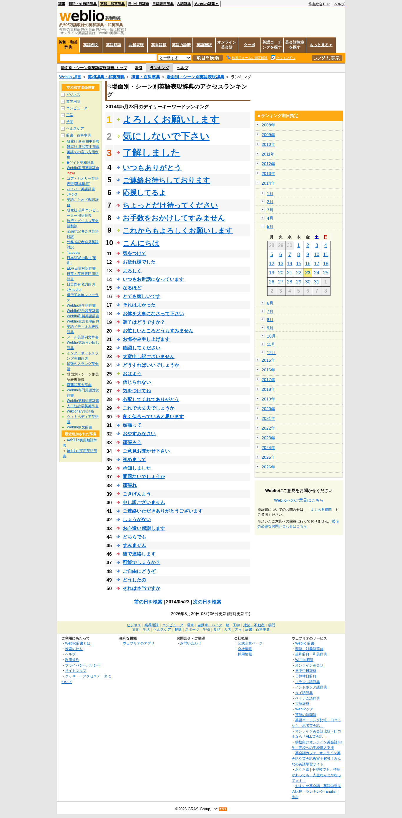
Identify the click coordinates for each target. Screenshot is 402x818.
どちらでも (134, 536)
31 (316, 281)
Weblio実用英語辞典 (83, 168)
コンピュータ (76, 108)
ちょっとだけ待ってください (170, 205)
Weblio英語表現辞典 (83, 321)
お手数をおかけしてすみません (174, 218)
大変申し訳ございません (149, 356)
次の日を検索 (207, 601)
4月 (270, 218)
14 (289, 263)
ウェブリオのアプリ (139, 643)
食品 (216, 629)
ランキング (159, 68)
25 (325, 272)
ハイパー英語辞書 (81, 189)
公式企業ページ (250, 643)
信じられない (137, 382)
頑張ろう (132, 442)
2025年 (268, 457)
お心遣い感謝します (144, 528)
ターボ (249, 45)
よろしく (132, 270)
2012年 (268, 163)
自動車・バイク (209, 625)
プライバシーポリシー (82, 665)
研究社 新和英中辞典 (83, 147)
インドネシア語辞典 (311, 687)
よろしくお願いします (171, 119)
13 (280, 263)
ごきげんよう (137, 493)
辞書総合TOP (319, 4)
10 (316, 254)
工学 (69, 115)
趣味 (178, 629)
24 (316, 272)
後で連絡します (139, 553)
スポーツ (192, 629)
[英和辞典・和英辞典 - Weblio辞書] (81, 20)
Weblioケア (304, 709)
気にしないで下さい (166, 136)
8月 (270, 319)
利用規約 (72, 660)
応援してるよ (144, 192)
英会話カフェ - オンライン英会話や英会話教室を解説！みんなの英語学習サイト (316, 758)
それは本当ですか (141, 588)
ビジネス (73, 95)
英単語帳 (159, 45)
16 (307, 263)
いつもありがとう (152, 167)
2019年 (268, 399)
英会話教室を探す (294, 44)
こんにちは (141, 243)
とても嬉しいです (141, 296)
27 (280, 281)
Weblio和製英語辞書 (83, 316)
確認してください (141, 347)
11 (325, 254)
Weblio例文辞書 (79, 427)
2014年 (268, 183)
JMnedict (74, 290)
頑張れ (130, 485)
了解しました (151, 152)
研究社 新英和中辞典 (83, 141)
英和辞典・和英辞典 (106, 76)
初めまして (134, 459)
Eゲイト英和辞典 (80, 163)
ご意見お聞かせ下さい (146, 450)
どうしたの (134, 579)
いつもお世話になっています (153, 279)
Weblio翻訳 (304, 660)
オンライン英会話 (226, 44)
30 (307, 281)
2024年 (268, 447)
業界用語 (73, 101)
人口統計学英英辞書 (83, 406)
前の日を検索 (148, 601)
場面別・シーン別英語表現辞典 (195, 76)
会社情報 (245, 649)
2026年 (268, 467)
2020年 (268, 408)
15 (298, 263)
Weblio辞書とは (77, 643)
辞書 (61, 4)
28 (289, 281)
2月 (270, 201)
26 (271, 281)
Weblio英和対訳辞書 (83, 401)
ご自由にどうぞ (139, 571)
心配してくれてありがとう (151, 399)
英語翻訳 (204, 45)
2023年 (268, 437)
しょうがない (137, 519)
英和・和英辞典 (112, 4)
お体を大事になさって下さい (153, 313)
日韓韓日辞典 (163, 4)
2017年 (268, 379)
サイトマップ (75, 670)
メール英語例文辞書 (83, 337)
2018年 (268, 389)
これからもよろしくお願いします (178, 230)
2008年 (268, 125)
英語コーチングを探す (272, 44)
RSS (223, 809)
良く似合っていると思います (153, 416)
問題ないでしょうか (144, 476)
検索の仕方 (74, 649)
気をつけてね (137, 390)
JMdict (72, 194)
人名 (227, 629)
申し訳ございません (144, 502)
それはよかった (139, 304)
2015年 (268, 360)
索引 (138, 68)
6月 (270, 303)
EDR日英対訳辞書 (81, 268)
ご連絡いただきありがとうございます (163, 510)
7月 (270, 311)
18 (325, 263)
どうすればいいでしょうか (151, 365)
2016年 (268, 370)
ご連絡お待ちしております (166, 180)
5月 (270, 226)
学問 (69, 122)
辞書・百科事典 (145, 76)
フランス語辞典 (307, 682)
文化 (135, 629)
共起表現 (136, 45)
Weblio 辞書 (70, 76)
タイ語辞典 (304, 693)
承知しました (137, 467)
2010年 (268, 144)
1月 (270, 193)
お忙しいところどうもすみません (158, 330)
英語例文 (91, 45)
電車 (190, 625)
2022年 (268, 428)
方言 (238, 629)
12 (271, 263)
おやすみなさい (139, 433)
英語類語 (113, 45)
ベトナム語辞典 (307, 698)
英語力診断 (181, 45)
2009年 (268, 134)
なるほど (132, 287)
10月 (271, 336)
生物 (206, 629)
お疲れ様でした (139, 261)
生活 (146, 629)
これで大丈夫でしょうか (149, 407)
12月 (271, 352)
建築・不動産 (254, 625)
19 (271, 272)
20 (280, 272)
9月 (270, 327)
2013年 (268, 173)
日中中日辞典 (138, 4)
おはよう (132, 373)
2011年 (268, 154)
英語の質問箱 (305, 715)
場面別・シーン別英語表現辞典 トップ (94, 68)
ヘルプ (339, 4)
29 (298, 281)
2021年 (268, 418)
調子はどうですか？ (144, 322)
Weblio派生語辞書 (81, 305)
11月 (271, 344)
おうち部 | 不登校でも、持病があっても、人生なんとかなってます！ (316, 774)
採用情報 (245, 654)
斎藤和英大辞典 (79, 385)
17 (316, 263)
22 (298, 272)
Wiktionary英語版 (80, 411)
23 (307, 272)
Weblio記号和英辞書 (83, 311)
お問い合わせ (190, 643)
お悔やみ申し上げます (146, 339)
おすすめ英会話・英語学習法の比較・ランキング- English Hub (316, 791)
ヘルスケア (75, 128)
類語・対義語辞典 (83, 4)
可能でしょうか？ (141, 562)
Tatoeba (73, 253)
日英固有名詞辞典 (81, 284)
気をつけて (134, 253)
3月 (270, 210)
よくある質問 (321, 510)
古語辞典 (184, 4)
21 (289, 272)
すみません (134, 545)
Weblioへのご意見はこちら (299, 500)
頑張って (132, 425)
